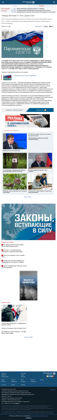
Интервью (23, 381)
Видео (3, 379)
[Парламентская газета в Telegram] (51, 376)
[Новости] (45, 26)
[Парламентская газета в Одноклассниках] (52, 376)
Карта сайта (53, 389)
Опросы (13, 379)
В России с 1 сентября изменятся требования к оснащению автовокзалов (12, 250)
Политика (3, 373)
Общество (3, 374)
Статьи (15, 6)
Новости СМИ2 (27, 197)
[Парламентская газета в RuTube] (54, 376)
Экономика (23, 373)
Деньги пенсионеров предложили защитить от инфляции (29, 8)
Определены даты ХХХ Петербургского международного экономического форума (12, 261)
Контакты (4, 384)
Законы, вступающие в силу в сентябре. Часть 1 (14, 328)
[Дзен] (51, 26)
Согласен (28, 418)
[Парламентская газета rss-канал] (47, 376)
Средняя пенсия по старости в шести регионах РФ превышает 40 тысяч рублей (33, 12)
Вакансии (23, 384)
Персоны (33, 379)
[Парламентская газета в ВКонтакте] (49, 376)
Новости (41, 6)
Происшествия (4, 376)
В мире (22, 374)
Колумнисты (33, 381)
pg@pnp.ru (17, 403)
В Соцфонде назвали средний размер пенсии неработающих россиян (31, 10)
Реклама (13, 384)
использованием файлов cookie (40, 415)
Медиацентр (14, 381)
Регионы (3, 381)
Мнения (42, 379)
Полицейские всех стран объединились (25, 75)
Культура (23, 376)
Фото (22, 379)
